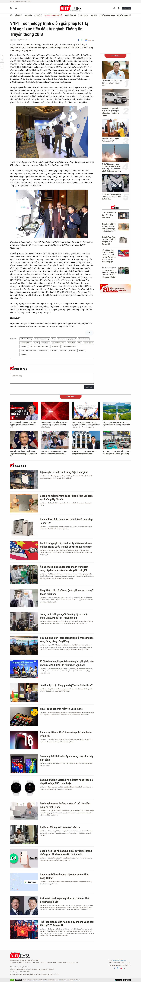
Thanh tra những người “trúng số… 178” (110, 140)
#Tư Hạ (36, 343)
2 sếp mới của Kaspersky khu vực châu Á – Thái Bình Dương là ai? (64, 899)
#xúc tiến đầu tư (83, 339)
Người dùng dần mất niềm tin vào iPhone (61, 708)
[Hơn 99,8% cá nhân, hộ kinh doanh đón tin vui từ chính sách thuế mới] (55, 440)
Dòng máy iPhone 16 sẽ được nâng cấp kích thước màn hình (66, 734)
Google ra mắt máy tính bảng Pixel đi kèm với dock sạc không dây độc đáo (109, 227)
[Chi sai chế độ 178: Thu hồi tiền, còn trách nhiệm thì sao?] (115, 70)
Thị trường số (70, 15)
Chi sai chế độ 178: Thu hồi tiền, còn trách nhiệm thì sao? (112, 83)
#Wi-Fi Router (88, 343)
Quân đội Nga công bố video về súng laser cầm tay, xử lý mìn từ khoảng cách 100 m (54, 424)
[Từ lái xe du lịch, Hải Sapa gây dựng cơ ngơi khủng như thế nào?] (86, 440)
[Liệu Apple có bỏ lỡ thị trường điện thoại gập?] (123, 215)
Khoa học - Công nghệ (53, 15)
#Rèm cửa (82, 350)
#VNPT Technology (26, 339)
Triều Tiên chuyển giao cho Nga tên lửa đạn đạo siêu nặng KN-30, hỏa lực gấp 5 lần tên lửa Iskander (111, 167)
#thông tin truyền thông (42, 339)
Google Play (127, 980)
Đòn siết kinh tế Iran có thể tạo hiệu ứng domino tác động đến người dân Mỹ (23, 453)
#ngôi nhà (24, 346)
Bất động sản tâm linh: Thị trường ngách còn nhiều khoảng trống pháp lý (116, 424)
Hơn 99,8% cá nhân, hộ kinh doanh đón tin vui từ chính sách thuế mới (54, 452)
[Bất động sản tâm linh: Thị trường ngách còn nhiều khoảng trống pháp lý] (117, 411)
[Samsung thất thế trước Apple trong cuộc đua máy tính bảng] (24, 763)
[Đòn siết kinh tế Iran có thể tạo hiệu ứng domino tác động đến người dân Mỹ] (24, 440)
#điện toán (24, 354)
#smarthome (45, 343)
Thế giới (93, 15)
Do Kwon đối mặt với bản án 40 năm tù (60, 827)
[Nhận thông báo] (114, 8)
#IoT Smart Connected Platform (39, 346)
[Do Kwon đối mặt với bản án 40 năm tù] (24, 834)
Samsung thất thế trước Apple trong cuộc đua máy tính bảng (66, 757)
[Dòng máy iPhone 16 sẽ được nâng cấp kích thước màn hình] (24, 740)
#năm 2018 (71, 343)
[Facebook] (78, 40)
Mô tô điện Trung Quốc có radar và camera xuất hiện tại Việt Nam (111, 196)
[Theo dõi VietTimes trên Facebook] (115, 968)
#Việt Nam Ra (43, 350)
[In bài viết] (82, 40)
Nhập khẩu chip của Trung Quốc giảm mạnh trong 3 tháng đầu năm (66, 592)
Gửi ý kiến (89, 387)
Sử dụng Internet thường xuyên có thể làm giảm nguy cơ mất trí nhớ (65, 805)
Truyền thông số (124, 15)
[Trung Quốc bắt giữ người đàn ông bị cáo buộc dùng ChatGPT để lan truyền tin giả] (24, 621)
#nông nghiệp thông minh (28, 350)
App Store (118, 980)
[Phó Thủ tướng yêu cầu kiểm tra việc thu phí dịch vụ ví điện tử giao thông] (117, 440)
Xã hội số (18, 15)
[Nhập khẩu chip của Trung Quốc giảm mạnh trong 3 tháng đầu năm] (24, 598)
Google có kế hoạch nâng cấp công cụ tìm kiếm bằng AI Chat (64, 876)
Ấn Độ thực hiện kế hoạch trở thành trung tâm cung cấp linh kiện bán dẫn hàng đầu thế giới (109, 272)
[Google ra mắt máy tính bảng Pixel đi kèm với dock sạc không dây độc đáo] (123, 226)
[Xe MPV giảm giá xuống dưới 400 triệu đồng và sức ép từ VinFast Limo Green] (115, 97)
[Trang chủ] (11, 15)
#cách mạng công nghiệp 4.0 (67, 339)
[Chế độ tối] (118, 8)
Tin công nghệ (18, 466)
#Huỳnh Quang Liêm (58, 343)
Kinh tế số (38, 15)
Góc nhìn (28, 15)
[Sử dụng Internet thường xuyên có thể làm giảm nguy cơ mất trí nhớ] (24, 811)
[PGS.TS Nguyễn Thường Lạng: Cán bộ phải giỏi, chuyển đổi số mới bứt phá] (24, 411)
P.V (14, 40)
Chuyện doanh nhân (107, 15)
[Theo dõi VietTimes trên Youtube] (121, 968)
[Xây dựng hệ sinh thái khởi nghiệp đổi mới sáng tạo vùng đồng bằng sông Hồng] (24, 645)
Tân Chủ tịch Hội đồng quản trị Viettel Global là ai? (66, 685)
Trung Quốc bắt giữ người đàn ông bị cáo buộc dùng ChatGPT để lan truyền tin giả (64, 615)
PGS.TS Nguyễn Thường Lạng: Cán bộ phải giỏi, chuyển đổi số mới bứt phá (23, 424)
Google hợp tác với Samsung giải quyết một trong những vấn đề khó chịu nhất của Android (66, 852)
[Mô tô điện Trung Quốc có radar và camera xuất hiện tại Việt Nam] (115, 183)
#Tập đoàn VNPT (26, 343)
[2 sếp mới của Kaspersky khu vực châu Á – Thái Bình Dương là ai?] (24, 905)
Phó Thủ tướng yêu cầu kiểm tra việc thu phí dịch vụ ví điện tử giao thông (116, 452)
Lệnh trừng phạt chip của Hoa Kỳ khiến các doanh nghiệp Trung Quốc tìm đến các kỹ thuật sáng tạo (109, 256)
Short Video (83, 15)
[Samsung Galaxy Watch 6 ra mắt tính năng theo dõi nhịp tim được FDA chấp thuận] (24, 787)
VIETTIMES (70, 8)
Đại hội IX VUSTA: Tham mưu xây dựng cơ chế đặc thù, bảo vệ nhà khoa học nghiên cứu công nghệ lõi (86, 424)
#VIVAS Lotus (55, 346)
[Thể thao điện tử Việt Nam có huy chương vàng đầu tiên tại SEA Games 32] (24, 929)
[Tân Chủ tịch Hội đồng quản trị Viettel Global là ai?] (24, 692)
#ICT (79, 343)
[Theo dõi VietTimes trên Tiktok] (125, 968)
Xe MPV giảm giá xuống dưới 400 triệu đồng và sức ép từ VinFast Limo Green (111, 111)
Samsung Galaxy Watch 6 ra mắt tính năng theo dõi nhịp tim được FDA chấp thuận (66, 781)
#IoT (53, 339)
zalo (118, 968)
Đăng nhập (126, 8)
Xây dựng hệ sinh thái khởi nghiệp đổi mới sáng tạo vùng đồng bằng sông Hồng (67, 639)
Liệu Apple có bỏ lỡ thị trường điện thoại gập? (109, 215)
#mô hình (63, 350)
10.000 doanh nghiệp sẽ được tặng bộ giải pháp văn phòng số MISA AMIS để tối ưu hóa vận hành (67, 663)
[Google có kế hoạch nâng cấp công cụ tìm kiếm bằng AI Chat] (24, 882)
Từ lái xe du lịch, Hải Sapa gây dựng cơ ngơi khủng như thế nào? (85, 452)
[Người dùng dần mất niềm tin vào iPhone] (24, 716)
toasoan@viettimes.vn (120, 960)
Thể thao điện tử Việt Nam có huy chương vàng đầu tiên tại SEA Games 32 (67, 923)
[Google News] (89, 40)
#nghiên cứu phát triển (69, 346)
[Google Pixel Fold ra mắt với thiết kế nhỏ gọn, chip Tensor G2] (123, 239)
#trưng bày (72, 350)
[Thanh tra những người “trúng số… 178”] (115, 128)
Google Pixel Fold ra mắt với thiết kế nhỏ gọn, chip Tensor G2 (108, 240)
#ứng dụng (53, 350)
